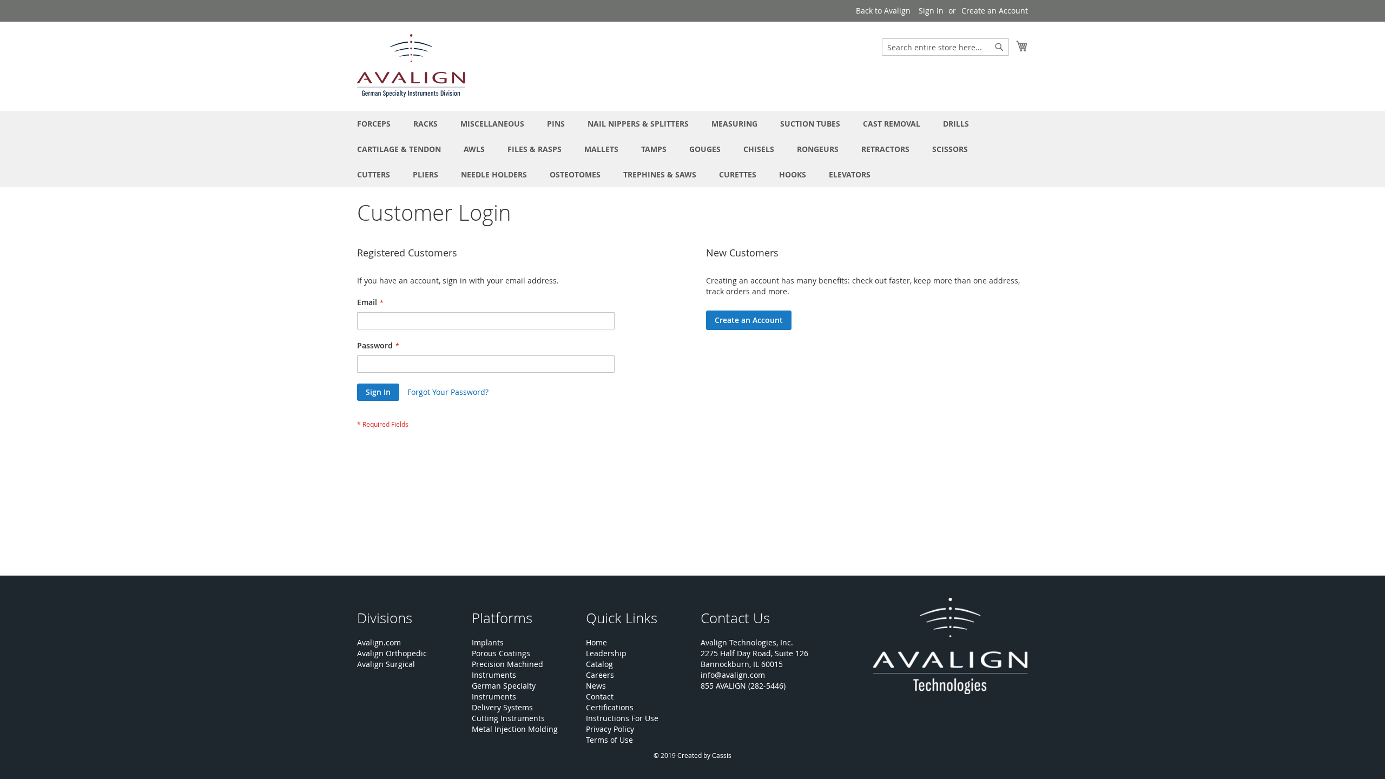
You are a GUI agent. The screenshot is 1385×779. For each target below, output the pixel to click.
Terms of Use (609, 740)
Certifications (610, 707)
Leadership (606, 653)
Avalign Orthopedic (392, 653)
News (596, 686)
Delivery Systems (502, 707)
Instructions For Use (622, 718)
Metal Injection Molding (515, 729)
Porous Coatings (501, 653)
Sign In (931, 10)
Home (596, 642)
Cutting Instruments (508, 718)
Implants (488, 642)
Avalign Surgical (386, 664)
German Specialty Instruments (504, 691)
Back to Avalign (883, 10)
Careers (600, 675)
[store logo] (411, 65)
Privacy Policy (610, 729)
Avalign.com (379, 642)
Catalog (599, 664)
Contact (600, 696)
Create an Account (994, 10)
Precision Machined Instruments (507, 669)
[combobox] (945, 47)
